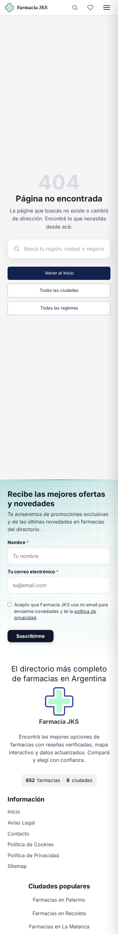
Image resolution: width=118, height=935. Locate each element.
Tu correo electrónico (33, 571)
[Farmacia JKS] (59, 701)
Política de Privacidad (33, 855)
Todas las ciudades (59, 290)
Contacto (18, 833)
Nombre (18, 542)
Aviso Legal (21, 822)
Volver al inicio (59, 272)
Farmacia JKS (59, 721)
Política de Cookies (30, 844)
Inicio (14, 811)
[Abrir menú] (106, 7)
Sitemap (17, 866)
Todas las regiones (59, 307)
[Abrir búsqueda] (75, 7)
